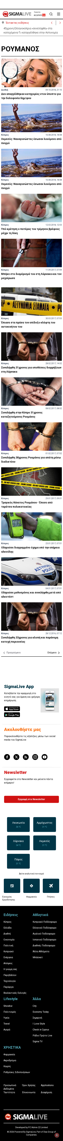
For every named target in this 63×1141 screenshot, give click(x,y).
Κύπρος (5, 135)
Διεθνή (4, 90)
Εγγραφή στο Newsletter (31, 799)
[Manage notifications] (57, 1135)
